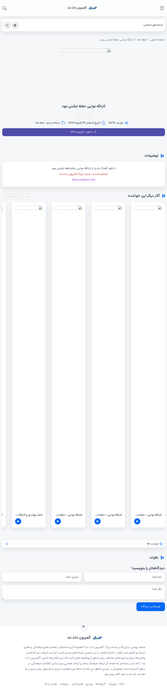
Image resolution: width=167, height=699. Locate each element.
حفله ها (40, 123)
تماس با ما (51, 684)
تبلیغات (64, 684)
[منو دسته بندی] (162, 8)
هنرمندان (77, 684)
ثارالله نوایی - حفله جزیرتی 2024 (108, 515)
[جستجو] (4, 8)
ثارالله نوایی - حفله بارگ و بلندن (68, 515)
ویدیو (89, 684)
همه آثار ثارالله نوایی (17, 196)
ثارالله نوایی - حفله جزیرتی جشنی (148, 515)
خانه (121, 684)
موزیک (112, 684)
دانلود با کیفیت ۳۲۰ (82, 132)
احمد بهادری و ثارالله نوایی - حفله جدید (29, 515)
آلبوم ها (101, 684)
